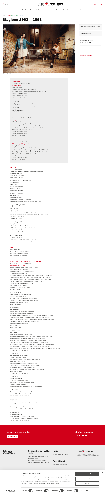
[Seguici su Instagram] (76, 436)
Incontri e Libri (60, 10)
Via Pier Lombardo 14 (58, 454)
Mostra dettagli (85, 490)
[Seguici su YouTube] (83, 436)
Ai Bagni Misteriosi (42, 10)
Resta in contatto (12, 436)
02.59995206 (9, 453)
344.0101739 (63, 464)
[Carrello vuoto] (101, 4)
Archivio (5, 15)
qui (96, 26)
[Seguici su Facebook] (80, 436)
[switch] (46, 490)
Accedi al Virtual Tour (85, 42)
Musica (52, 10)
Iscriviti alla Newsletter (86, 55)
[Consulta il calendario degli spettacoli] (98, 4)
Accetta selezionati (87, 478)
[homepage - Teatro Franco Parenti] (52, 4)
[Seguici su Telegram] (86, 436)
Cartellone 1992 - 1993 (85, 33)
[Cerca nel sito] (95, 5)
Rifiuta (87, 483)
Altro (80, 10)
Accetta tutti (87, 474)
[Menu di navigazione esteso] (3, 4)
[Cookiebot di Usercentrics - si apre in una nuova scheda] (10, 491)
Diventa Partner (84, 50)
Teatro (32, 10)
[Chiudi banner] (102, 472)
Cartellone (25, 10)
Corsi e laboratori (72, 10)
